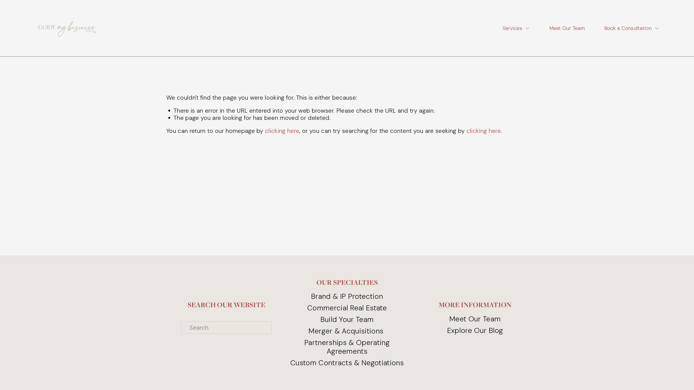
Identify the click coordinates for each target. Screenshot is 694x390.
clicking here (282, 131)
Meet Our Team (567, 28)
